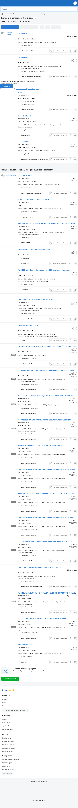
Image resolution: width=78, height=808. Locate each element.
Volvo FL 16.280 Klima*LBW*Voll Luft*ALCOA (34, 199)
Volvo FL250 (22, 92)
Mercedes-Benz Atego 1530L (28, 325)
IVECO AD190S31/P (25, 175)
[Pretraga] (75, 9)
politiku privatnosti (21, 89)
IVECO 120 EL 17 (24, 141)
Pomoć (4, 702)
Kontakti (4, 706)
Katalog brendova (7, 751)
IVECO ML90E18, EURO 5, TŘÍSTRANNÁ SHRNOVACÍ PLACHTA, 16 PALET (45, 541)
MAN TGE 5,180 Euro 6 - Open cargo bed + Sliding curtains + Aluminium (44, 270)
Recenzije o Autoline (8, 748)
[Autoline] (2, 14)
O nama (4, 699)
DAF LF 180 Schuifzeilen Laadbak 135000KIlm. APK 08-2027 (39, 567)
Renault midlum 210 (25, 116)
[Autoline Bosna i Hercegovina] (12, 3)
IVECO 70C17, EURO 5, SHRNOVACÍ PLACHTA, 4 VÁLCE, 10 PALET (42, 619)
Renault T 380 (23, 33)
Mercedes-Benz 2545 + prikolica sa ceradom (34, 249)
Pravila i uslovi (6, 738)
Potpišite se (6, 86)
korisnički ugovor (33, 89)
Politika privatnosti (8, 741)
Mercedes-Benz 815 (25, 644)
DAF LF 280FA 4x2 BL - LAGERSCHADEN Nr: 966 (36, 299)
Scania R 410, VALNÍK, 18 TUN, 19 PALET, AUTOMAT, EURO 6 (40, 445)
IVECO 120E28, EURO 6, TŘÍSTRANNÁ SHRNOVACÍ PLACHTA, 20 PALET (44, 420)
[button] (75, 3)
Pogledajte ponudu (10, 678)
